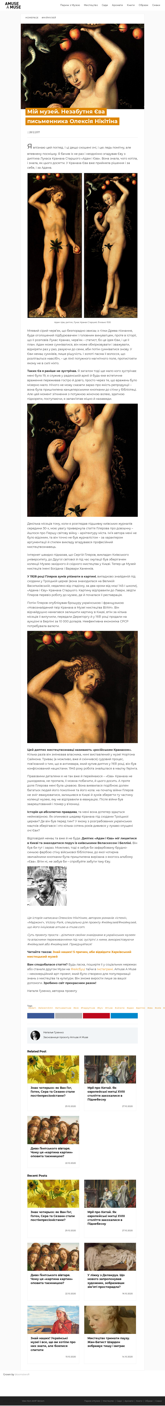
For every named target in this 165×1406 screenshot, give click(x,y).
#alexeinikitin (45, 1008)
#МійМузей (49, 17)
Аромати (117, 5)
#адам (130, 1008)
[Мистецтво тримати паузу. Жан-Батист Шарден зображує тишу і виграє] (110, 1320)
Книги (131, 5)
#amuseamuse (63, 1008)
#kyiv (100, 1008)
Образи (143, 5)
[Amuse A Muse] (13, 5)
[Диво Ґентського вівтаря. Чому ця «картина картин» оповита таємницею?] (53, 1130)
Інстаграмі (105, 969)
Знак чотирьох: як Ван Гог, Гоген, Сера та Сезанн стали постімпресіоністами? (53, 1091)
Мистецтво (91, 5)
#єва (150, 1008)
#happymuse (88, 1008)
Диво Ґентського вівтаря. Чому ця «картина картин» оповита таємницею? (52, 1152)
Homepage (32, 17)
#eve (76, 1008)
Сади (105, 5)
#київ (158, 1008)
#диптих (140, 1008)
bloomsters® (22, 1374)
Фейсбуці (78, 969)
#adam (32, 1008)
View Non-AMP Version (33, 1401)
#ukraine (120, 1008)
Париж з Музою (70, 5)
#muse (109, 1008)
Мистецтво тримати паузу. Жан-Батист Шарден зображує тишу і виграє (108, 1342)
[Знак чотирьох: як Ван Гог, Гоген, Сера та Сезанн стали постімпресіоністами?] (53, 1069)
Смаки (156, 5)
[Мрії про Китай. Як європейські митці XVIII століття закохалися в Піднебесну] (110, 1069)
